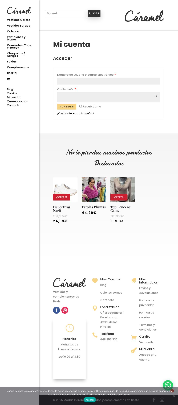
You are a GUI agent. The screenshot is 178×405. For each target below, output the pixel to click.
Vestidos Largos (18, 26)
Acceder (67, 106)
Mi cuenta (13, 97)
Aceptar (90, 399)
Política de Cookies (120, 394)
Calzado (13, 31)
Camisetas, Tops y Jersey (19, 47)
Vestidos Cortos (18, 20)
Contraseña (66, 89)
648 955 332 (109, 339)
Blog (10, 89)
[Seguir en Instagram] (64, 310)
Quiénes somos (17, 101)
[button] (168, 385)
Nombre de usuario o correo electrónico (86, 75)
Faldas (12, 62)
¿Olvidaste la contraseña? (75, 113)
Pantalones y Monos (16, 38)
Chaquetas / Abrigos (16, 55)
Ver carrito (146, 342)
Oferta (12, 73)
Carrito (12, 93)
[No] (173, 396)
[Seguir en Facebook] (56, 310)
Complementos (18, 67)
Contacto (13, 105)
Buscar (94, 13)
